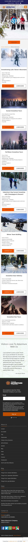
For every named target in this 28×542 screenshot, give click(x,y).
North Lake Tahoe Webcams (7, 462)
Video (2, 454)
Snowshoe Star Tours (14, 317)
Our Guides (3, 431)
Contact (3, 429)
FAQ (2, 434)
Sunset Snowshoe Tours (14, 111)
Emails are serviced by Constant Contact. (10, 410)
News (2, 451)
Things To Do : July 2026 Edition (8, 481)
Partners (3, 457)
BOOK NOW (14, 42)
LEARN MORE (20, 86)
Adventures (7, 47)
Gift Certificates (4, 443)
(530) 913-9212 (11, 3)
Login (24, 541)
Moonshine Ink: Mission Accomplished (9, 500)
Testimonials (4, 437)
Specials (3, 445)
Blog (2, 448)
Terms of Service (17, 535)
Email (4, 395)
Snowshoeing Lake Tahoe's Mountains (14, 69)
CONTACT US (8, 251)
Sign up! (14, 414)
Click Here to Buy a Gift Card (14, 1)
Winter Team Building (14, 234)
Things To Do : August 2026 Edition (8, 478)
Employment (4, 460)
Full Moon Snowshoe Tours (14, 152)
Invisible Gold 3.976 (12, 541)
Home (2, 47)
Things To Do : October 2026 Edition (9, 472)
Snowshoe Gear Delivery (14, 276)
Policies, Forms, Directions (7, 440)
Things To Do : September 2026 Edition (9, 475)
